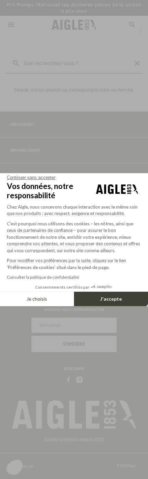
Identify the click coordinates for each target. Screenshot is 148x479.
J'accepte (111, 299)
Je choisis (37, 299)
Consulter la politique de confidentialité (43, 277)
